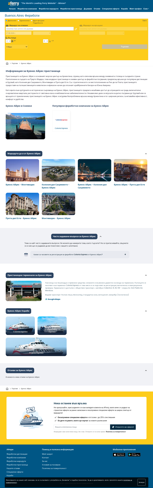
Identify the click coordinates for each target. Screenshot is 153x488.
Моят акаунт (47, 454)
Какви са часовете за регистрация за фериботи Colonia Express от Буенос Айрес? (68, 254)
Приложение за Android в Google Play (134, 454)
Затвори (141, 482)
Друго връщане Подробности (38, 22)
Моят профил (136, 9)
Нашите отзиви (13, 468)
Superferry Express (52, 330)
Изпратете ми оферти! (124, 427)
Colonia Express (20, 332)
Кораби (124, 9)
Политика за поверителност (116, 432)
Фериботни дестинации (17, 454)
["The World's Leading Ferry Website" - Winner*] (13, 4)
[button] (146, 9)
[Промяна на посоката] (76, 29)
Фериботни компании (27, 9)
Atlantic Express (36, 353)
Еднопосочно (25, 20)
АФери (10, 449)
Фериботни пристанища (71, 9)
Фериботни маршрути (48, 9)
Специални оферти (110, 9)
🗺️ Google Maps (52, 299)
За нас (44, 461)
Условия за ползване (51, 465)
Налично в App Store (119, 454)
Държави (88, 9)
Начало (12, 9)
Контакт (45, 457)
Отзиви (97, 9)
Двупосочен (12, 20)
